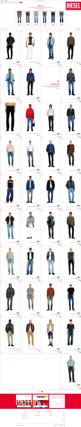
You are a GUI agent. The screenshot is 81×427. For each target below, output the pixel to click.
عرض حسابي (40, 406)
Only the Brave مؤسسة (37, 415)
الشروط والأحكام (50, 415)
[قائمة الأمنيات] (8, 2)
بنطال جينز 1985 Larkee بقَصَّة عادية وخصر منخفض (14, 97)
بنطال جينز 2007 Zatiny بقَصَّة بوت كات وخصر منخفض (14, 242)
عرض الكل (64, 413)
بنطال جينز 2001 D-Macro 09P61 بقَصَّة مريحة (35, 278)
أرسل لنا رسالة (63, 421)
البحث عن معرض (24, 406)
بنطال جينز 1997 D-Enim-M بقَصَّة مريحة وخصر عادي (14, 206)
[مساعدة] (3, 2)
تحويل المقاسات (63, 420)
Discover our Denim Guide (40, 9)
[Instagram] (64, 425)
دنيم (18, 2)
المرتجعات (64, 418)
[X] (59, 425)
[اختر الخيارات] (62, 65)
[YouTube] (61, 425)
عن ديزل (39, 413)
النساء (13, 2)
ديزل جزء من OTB (25, 418)
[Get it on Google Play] (43, 396)
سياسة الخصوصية (50, 413)
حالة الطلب (63, 415)
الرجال (16, 2)
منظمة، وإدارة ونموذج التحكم (24, 415)
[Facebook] (62, 425)
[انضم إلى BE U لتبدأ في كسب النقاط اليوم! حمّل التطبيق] (46, 396)
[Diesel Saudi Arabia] (73, 6)
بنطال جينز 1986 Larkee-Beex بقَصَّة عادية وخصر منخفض (34, 133)
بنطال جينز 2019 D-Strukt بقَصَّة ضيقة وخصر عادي (15, 170)
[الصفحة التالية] (38, 391)
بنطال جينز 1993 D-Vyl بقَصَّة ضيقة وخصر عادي (15, 133)
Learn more (57, 88)
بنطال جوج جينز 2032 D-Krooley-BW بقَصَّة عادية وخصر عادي (54, 206)
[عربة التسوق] (1, 2)
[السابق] (48, 0)
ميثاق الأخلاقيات (25, 413)
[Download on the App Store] (39, 396)
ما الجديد (21, 2)
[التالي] (32, 0)
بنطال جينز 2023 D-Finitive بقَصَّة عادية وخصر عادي (75, 170)
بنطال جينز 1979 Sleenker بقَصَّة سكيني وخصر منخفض (34, 170)
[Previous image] (80, 46)
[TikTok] (58, 425)
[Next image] (61, 46)
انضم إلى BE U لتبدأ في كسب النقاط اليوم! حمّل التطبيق (39, 395)
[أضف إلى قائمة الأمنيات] (61, 32)
